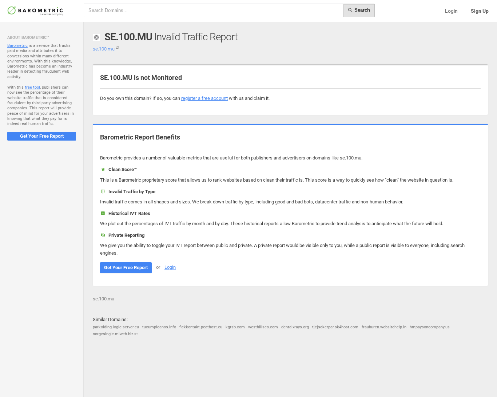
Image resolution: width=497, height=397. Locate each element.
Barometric (17, 45)
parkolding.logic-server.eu (116, 327)
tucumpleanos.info (159, 327)
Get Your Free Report (42, 136)
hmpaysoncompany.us (430, 327)
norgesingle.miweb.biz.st (115, 334)
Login (451, 11)
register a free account (204, 98)
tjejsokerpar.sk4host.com (335, 327)
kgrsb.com (235, 327)
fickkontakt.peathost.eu (200, 327)
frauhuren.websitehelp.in (384, 327)
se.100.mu (104, 49)
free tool (32, 87)
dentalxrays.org (295, 327)
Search (361, 10)
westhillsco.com (263, 327)
